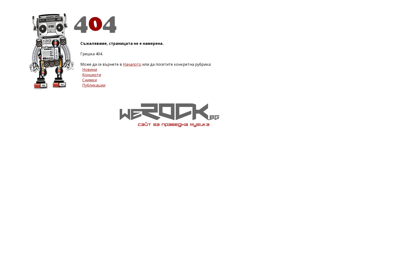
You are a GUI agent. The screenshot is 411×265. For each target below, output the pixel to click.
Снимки (89, 80)
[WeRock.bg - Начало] (169, 125)
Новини (89, 69)
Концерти (91, 74)
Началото (132, 64)
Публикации (93, 85)
